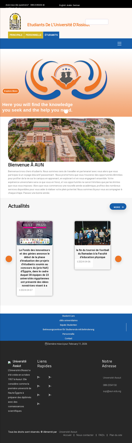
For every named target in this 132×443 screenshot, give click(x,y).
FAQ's (101, 435)
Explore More (10, 91)
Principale (16, 35)
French (62, 9)
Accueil (67, 435)
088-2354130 (110, 385)
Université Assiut (111, 377)
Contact (68, 338)
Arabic (69, 5)
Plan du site (116, 435)
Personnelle (33, 35)
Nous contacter (85, 435)
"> (39, 377)
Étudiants (51, 35)
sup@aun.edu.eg (13, 8)
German (76, 5)
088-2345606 (36, 5)
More (117, 207)
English (62, 5)
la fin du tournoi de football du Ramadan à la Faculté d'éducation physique (92, 254)
